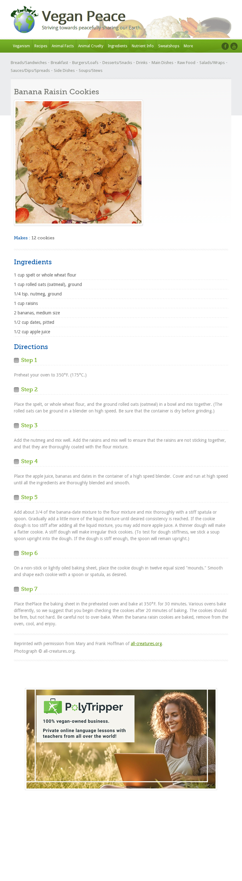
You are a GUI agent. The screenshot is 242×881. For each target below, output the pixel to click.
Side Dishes (64, 70)
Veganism (21, 46)
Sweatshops (168, 46)
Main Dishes (162, 62)
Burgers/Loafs (85, 62)
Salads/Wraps (212, 62)
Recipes (40, 46)
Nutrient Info (143, 46)
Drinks (141, 62)
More (188, 46)
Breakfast (59, 62)
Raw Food (186, 62)
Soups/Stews (90, 70)
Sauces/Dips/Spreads (30, 70)
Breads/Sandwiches (29, 62)
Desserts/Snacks (117, 62)
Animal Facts (63, 46)
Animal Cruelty (90, 46)
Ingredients (117, 46)
